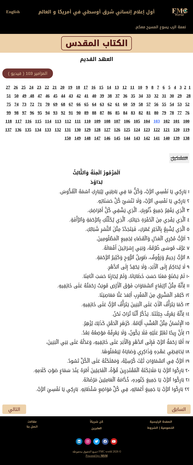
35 (133, 95)
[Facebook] (105, 441)
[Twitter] (96, 441)
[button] (27, 73)
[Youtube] (114, 441)
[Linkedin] (79, 441)
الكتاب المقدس (96, 43)
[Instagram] (87, 441)
